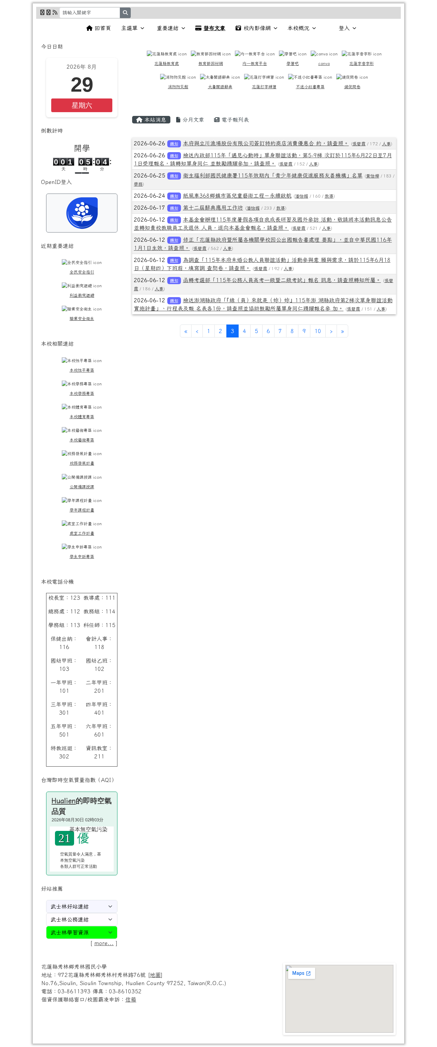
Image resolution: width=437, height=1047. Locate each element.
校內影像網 (257, 28)
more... (104, 943)
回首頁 (103, 28)
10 (317, 331)
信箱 (130, 999)
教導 (329, 196)
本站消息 (154, 119)
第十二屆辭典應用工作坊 (213, 207)
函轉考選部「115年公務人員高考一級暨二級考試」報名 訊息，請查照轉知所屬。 (282, 280)
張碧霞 (359, 144)
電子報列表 (234, 119)
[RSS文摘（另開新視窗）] (55, 12)
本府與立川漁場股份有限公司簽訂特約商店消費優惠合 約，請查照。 (266, 143)
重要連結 (168, 28)
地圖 (155, 975)
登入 (344, 28)
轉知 (174, 144)
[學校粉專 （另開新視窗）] (42, 12)
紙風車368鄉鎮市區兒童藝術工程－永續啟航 (237, 195)
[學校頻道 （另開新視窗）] (48, 12)
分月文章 (192, 119)
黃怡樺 (372, 176)
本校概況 (298, 28)
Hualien (64, 800)
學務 (138, 184)
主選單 (129, 28)
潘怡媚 (301, 196)
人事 (386, 144)
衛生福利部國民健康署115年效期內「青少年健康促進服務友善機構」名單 (273, 175)
